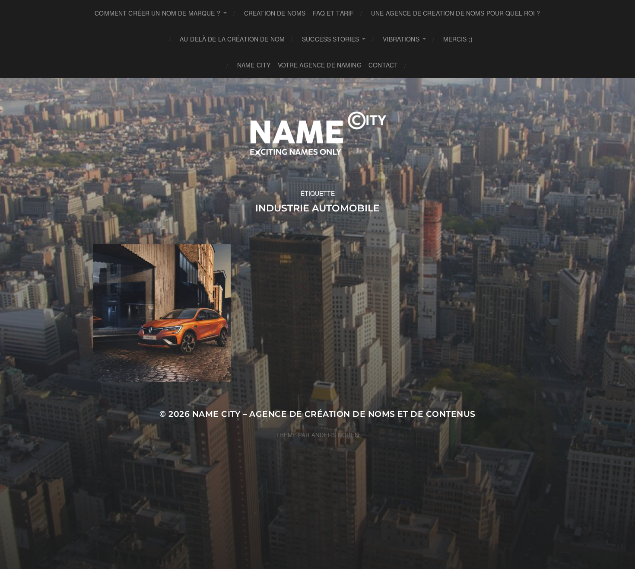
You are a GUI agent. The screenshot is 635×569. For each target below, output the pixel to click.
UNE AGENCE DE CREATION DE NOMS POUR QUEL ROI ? (455, 13)
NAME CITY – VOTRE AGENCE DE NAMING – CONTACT (317, 65)
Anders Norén (335, 435)
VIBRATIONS (401, 39)
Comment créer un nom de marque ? (157, 13)
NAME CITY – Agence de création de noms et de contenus (334, 414)
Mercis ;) (458, 39)
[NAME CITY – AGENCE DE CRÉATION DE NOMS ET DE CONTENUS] (318, 133)
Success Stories (330, 39)
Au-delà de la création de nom (232, 39)
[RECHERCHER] (419, 65)
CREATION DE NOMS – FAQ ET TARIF (299, 13)
